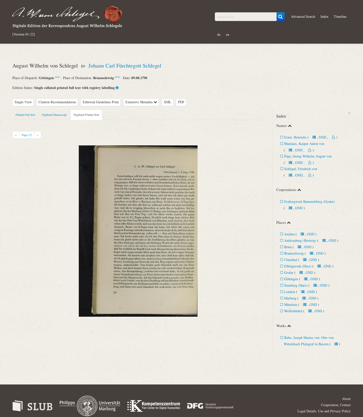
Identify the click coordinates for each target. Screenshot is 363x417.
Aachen (289, 234)
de (219, 34)
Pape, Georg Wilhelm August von (308, 156)
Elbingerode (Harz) (297, 266)
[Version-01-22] (23, 34)
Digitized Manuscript (54, 115)
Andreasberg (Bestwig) (300, 240)
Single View (23, 102)
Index (324, 16)
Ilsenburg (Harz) (295, 285)
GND (57, 77)
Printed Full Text (25, 115)
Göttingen (291, 279)
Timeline (340, 16)
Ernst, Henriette (295, 137)
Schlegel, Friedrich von (300, 168)
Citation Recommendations (57, 102)
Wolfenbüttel (293, 311)
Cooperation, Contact (336, 404)
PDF (181, 102)
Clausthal (290, 259)
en (227, 34)
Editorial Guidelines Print (101, 102)
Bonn (288, 246)
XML (167, 102)
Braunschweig (294, 253)
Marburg (290, 298)
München (290, 304)
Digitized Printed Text (86, 115)
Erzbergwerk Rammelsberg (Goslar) (309, 201)
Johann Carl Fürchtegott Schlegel (124, 65)
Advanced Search (303, 16)
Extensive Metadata (139, 102)
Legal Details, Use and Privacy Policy (324, 411)
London (289, 291)
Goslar (288, 272)
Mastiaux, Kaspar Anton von (304, 143)
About (346, 398)
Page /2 (27, 135)
